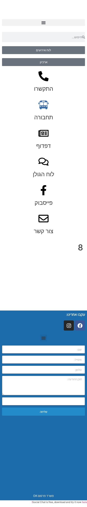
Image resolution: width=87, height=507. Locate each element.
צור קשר (43, 231)
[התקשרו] (43, 76)
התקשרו (43, 88)
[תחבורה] (43, 105)
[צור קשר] (43, 218)
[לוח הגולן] (43, 162)
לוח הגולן (43, 174)
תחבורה (43, 117)
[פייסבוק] (43, 190)
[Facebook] (80, 325)
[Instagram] (69, 325)
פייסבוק (44, 202)
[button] (43, 22)
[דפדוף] (43, 133)
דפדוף (43, 145)
